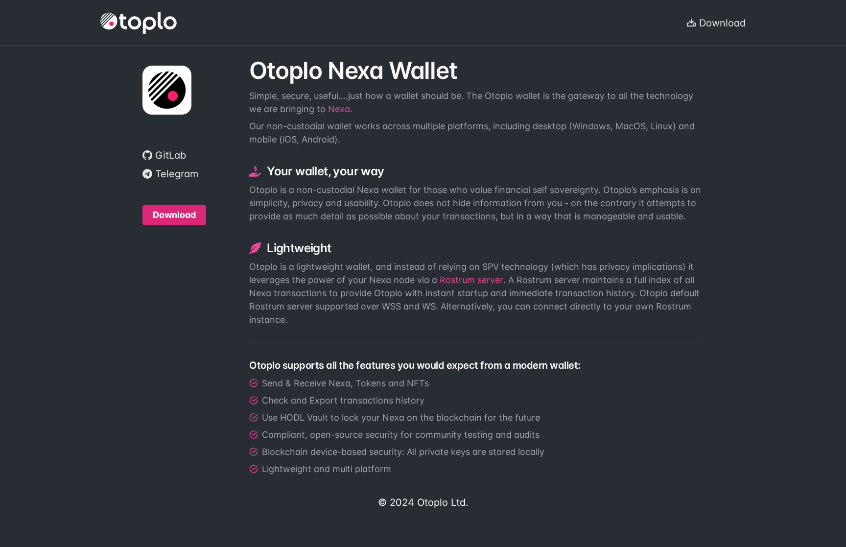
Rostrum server (471, 280)
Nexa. (340, 109)
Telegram (176, 174)
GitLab (170, 155)
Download (722, 23)
